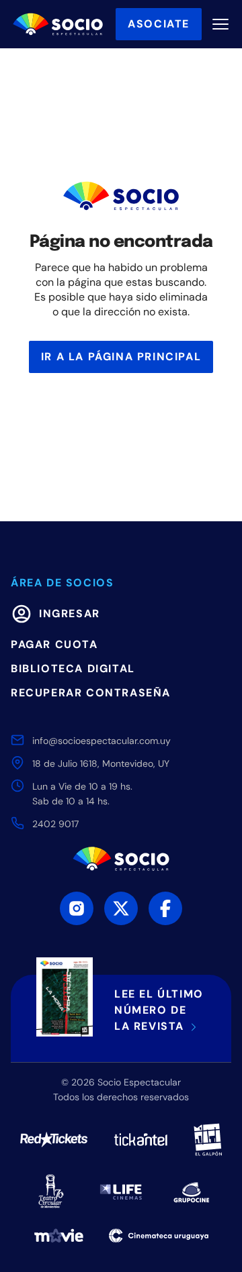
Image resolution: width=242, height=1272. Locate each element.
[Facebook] (165, 908)
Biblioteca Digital (73, 668)
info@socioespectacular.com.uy (101, 741)
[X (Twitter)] (121, 908)
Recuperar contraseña (91, 693)
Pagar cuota (54, 644)
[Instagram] (76, 908)
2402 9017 (55, 824)
